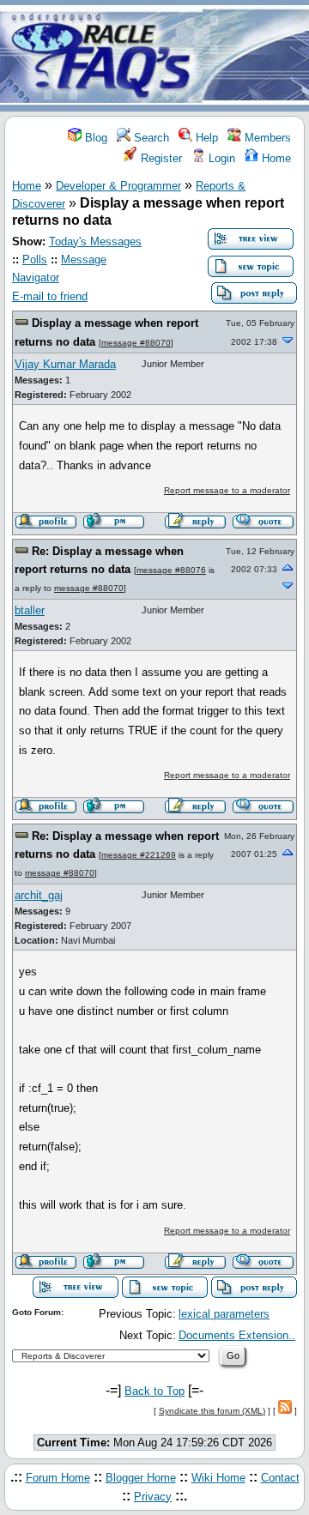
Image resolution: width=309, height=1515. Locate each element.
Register (159, 158)
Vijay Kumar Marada (65, 364)
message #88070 (136, 342)
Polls (34, 259)
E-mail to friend (50, 296)
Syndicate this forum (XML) (212, 1410)
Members (266, 137)
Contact (280, 1477)
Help (205, 137)
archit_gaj (39, 895)
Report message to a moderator (227, 490)
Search (149, 137)
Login (220, 158)
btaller (30, 610)
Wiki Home (218, 1477)
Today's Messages (95, 241)
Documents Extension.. (237, 1335)
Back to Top (154, 1391)
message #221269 (138, 855)
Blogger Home (141, 1477)
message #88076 (171, 570)
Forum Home (58, 1477)
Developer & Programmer (118, 185)
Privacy (153, 1496)
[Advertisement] (256, 56)
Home (274, 158)
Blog (94, 137)
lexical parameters (224, 1313)
